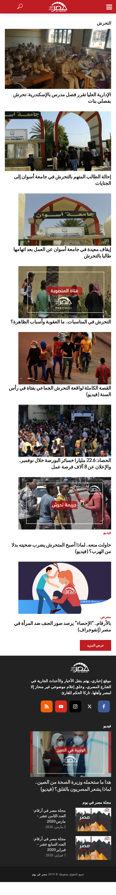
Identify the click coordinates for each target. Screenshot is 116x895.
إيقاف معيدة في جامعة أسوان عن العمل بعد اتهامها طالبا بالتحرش (62, 252)
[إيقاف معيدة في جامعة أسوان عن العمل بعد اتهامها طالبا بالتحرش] (58, 219)
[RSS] (47, 706)
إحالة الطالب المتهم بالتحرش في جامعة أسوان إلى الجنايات (62, 179)
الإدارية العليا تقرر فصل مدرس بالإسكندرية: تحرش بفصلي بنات (62, 97)
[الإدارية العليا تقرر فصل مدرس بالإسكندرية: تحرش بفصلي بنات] (58, 59)
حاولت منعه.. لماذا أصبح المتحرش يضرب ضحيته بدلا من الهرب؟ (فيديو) (61, 548)
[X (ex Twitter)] (89, 706)
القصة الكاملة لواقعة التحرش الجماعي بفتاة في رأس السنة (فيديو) (60, 391)
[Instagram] (75, 706)
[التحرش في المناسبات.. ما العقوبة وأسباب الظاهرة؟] (58, 292)
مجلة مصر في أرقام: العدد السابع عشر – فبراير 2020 (49, 844)
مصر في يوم (39, 874)
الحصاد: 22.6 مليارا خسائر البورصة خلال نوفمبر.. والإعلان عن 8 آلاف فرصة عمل (65, 463)
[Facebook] (104, 706)
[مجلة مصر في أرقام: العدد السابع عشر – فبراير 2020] (93, 848)
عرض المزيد (95, 645)
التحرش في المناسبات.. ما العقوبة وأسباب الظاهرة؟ (61, 321)
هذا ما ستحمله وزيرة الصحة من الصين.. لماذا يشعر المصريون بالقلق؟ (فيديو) (73, 785)
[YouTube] (61, 706)
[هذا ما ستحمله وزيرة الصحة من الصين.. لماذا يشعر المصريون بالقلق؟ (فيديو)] (70, 754)
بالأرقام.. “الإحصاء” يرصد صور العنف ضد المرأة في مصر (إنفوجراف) (62, 626)
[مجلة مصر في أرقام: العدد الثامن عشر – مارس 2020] (93, 820)
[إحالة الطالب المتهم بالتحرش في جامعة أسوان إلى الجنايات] (58, 141)
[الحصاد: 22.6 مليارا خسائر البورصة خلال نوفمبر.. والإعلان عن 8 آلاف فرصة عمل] (58, 431)
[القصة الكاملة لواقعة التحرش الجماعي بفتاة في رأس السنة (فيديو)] (58, 358)
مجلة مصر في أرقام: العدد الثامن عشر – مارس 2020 (49, 815)
